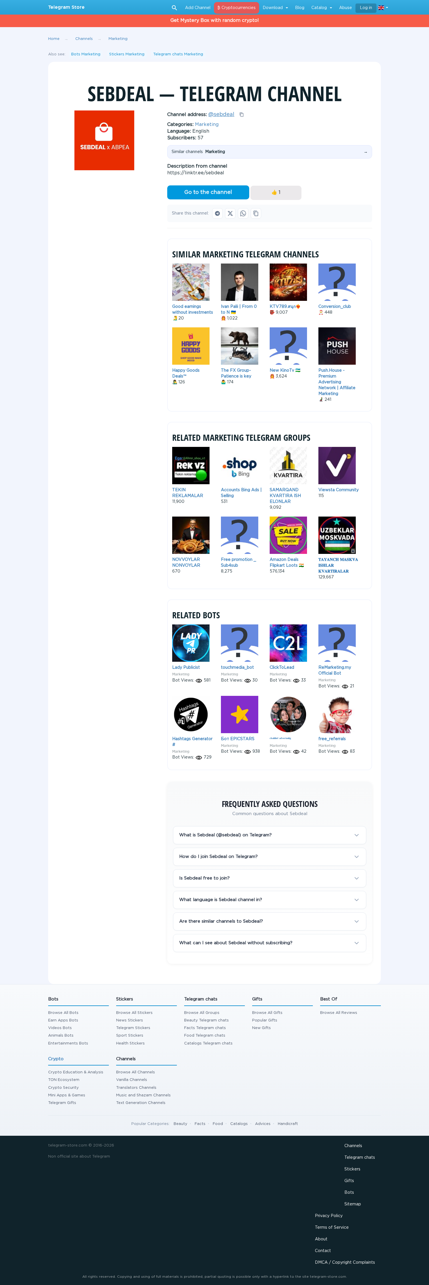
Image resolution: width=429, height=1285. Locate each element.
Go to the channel (208, 192)
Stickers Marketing (126, 54)
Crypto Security (63, 1087)
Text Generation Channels (140, 1103)
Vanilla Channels (131, 1080)
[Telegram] (217, 213)
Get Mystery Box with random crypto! (214, 20)
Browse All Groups (201, 1012)
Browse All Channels (135, 1072)
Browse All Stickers (134, 1012)
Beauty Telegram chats (206, 1020)
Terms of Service (332, 1227)
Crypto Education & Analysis (75, 1072)
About (321, 1239)
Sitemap (352, 1204)
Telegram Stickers (133, 1028)
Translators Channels (136, 1087)
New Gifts (261, 1028)
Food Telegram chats (204, 1035)
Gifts (349, 1181)
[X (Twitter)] (230, 213)
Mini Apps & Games (66, 1095)
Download (273, 8)
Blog (299, 8)
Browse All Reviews (338, 1012)
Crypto (56, 1059)
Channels (353, 1146)
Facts (200, 1124)
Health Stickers (130, 1043)
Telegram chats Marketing (178, 54)
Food (218, 1124)
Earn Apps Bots (63, 1020)
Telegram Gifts (62, 1103)
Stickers (352, 1169)
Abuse (345, 8)
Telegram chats (359, 1157)
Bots (349, 1192)
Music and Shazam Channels (143, 1095)
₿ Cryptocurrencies (236, 8)
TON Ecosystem (63, 1080)
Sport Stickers (129, 1035)
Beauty (180, 1124)
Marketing (207, 124)
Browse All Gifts (267, 1012)
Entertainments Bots (68, 1043)
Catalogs (239, 1124)
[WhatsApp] (243, 213)
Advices (263, 1124)
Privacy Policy (329, 1216)
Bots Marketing (85, 54)
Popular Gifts (264, 1020)
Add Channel (197, 8)
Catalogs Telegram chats (208, 1043)
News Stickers (129, 1020)
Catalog (319, 8)
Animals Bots (61, 1035)
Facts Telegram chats (205, 1028)
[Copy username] (242, 114)
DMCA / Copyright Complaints (345, 1262)
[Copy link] (256, 213)
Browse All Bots (63, 1012)
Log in (366, 8)
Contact (323, 1251)
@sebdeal (221, 114)
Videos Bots (60, 1028)
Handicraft (288, 1124)
